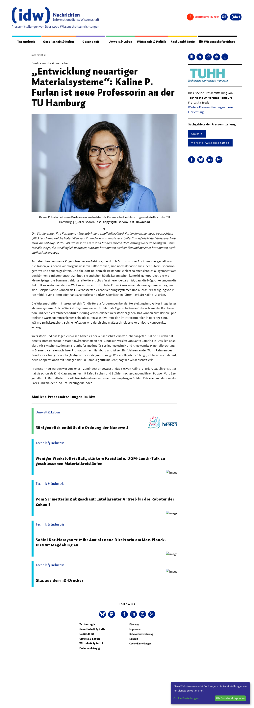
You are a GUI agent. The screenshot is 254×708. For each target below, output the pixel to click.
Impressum (135, 629)
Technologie (26, 41)
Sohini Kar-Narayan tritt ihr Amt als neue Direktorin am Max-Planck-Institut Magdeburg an (101, 542)
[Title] (208, 56)
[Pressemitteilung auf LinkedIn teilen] (209, 159)
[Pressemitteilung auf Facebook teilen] (191, 159)
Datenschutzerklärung (141, 634)
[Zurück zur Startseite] (55, 17)
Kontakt (133, 638)
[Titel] (191, 56)
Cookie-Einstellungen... (186, 698)
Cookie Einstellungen (140, 643)
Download (143, 222)
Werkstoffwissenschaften (210, 143)
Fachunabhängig (183, 41)
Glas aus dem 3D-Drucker (59, 580)
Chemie (197, 134)
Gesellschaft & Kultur (58, 41)
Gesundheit (90, 41)
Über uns (134, 624)
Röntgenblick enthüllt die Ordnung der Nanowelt (82, 428)
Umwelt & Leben (120, 41)
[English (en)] (224, 17)
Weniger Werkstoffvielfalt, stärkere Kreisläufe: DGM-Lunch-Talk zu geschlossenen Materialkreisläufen (100, 461)
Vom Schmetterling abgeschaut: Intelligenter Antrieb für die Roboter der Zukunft (105, 501)
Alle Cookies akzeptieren (230, 698)
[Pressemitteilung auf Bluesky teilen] (200, 159)
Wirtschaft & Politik (151, 41)
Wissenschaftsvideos (219, 41)
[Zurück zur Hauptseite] (235, 17)
